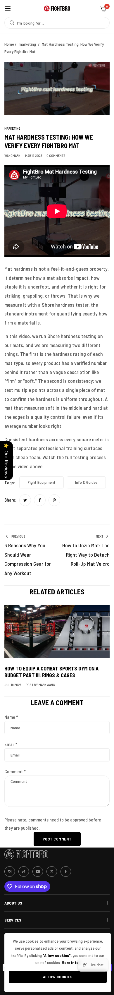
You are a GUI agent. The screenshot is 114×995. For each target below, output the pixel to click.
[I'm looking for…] (10, 23)
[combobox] (57, 23)
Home (9, 44)
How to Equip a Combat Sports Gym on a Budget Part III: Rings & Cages (51, 671)
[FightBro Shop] (57, 8)
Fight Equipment (42, 482)
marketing (27, 44)
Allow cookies (58, 976)
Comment (15, 771)
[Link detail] (9, 871)
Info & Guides (86, 482)
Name (11, 717)
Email (10, 744)
